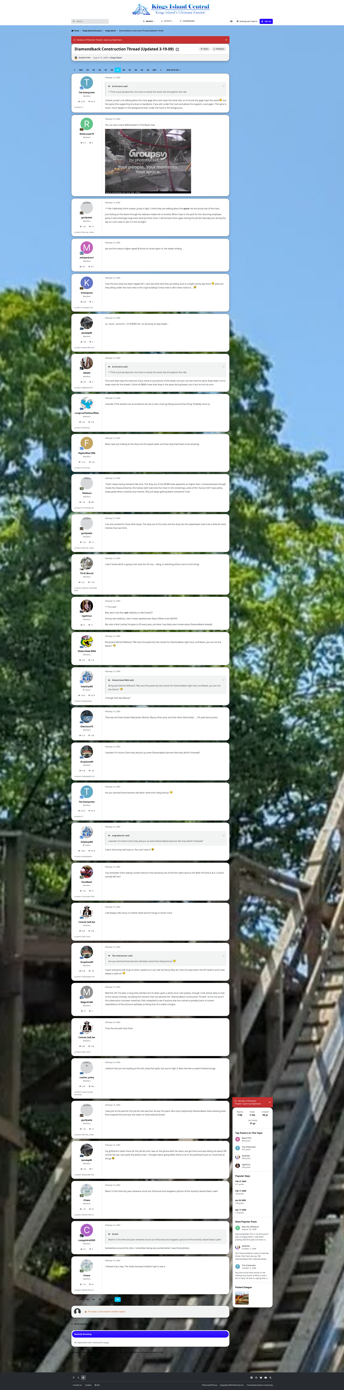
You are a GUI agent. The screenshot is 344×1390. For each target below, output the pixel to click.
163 (142, 70)
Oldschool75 (86, 726)
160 (123, 70)
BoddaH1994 (84, 57)
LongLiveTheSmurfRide (87, 413)
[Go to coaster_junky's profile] (86, 1067)
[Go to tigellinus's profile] (86, 606)
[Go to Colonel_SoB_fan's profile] (86, 912)
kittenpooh (87, 292)
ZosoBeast (86, 882)
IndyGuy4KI (87, 686)
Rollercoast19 (87, 134)
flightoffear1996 (86, 453)
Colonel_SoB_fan (86, 922)
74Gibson (87, 493)
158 (111, 70)
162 (136, 70)
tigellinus (87, 616)
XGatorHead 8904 (87, 651)
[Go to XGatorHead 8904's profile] (86, 641)
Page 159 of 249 (172, 70)
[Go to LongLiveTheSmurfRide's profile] (86, 403)
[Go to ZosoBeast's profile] (86, 872)
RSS (98, 1385)
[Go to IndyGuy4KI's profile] (86, 676)
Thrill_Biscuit (87, 573)
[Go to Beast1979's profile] (237, 1139)
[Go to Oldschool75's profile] (86, 716)
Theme (204, 1385)
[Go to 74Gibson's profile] (86, 483)
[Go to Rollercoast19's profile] (86, 124)
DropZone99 (86, 761)
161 (129, 70)
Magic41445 (87, 1002)
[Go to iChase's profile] (86, 1190)
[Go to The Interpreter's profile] (86, 82)
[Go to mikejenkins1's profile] (86, 247)
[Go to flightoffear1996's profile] (86, 443)
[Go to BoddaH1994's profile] (76, 57)
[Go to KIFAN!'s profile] (86, 363)
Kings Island (116, 57)
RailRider (246, 1155)
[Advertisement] (252, 1327)
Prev (81, 70)
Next (154, 70)
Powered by (260, 1385)
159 (117, 70)
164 (148, 70)
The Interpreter (87, 92)
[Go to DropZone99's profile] (86, 751)
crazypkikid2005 (86, 1240)
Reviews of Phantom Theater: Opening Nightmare (99, 40)
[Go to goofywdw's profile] (86, 207)
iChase (86, 1200)
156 (99, 70)
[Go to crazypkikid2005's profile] (86, 1230)
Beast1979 (246, 1138)
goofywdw (86, 217)
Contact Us (77, 1385)
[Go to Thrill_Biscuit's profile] (86, 563)
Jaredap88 (87, 333)
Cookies (88, 1385)
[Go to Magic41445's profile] (86, 992)
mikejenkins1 (87, 257)
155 (93, 70)
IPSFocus (213, 1385)
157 (105, 70)
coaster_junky (87, 1077)
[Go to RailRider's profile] (237, 1157)
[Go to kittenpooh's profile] (86, 283)
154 (87, 70)
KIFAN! (86, 373)
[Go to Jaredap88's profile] (86, 323)
